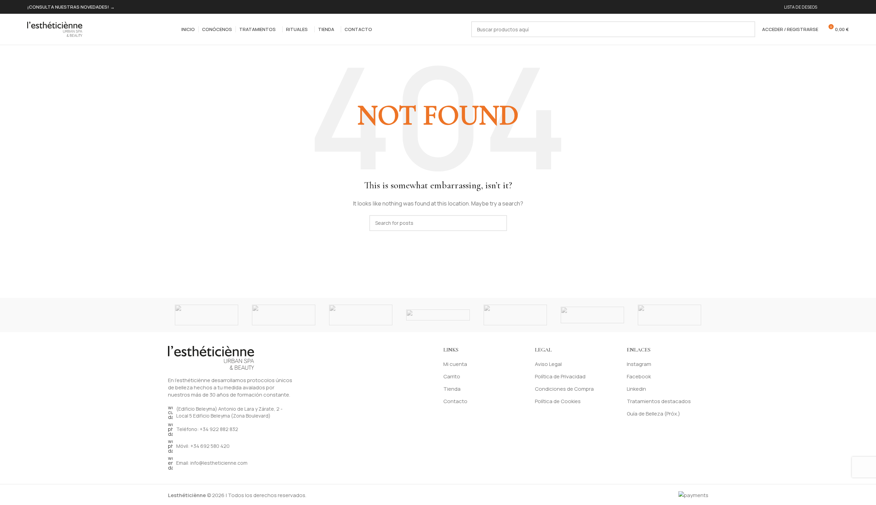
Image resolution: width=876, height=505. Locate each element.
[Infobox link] (71, 7)
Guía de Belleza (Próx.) (653, 413)
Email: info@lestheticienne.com (211, 463)
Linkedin (636, 388)
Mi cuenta (455, 364)
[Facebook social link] (828, 7)
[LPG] (515, 315)
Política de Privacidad (560, 376)
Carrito (451, 376)
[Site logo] (54, 28)
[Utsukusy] (360, 315)
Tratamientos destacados (659, 401)
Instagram (639, 364)
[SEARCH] (747, 29)
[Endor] (283, 315)
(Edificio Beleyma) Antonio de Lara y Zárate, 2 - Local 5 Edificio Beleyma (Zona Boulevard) (229, 412)
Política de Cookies (558, 401)
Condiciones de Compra (564, 388)
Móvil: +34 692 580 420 (203, 446)
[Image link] (211, 357)
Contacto (455, 401)
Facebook (639, 376)
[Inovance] (592, 315)
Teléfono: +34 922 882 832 (207, 429)
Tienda (452, 388)
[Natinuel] (206, 315)
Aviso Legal (548, 364)
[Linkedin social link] (845, 7)
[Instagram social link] (836, 7)
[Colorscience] (437, 315)
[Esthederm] (669, 315)
